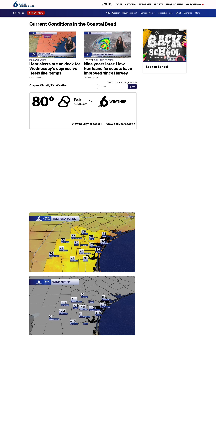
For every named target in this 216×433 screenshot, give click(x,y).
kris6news (19, 13)
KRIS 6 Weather (113, 12)
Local (118, 4)
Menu (105, 4)
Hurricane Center (147, 12)
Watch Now (194, 4)
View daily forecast (119, 123)
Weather (145, 4)
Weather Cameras (184, 12)
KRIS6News (15, 13)
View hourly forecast (86, 123)
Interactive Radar (165, 12)
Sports (158, 4)
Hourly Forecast (129, 12)
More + (198, 12)
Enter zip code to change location (122, 82)
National (131, 4)
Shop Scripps (175, 4)
